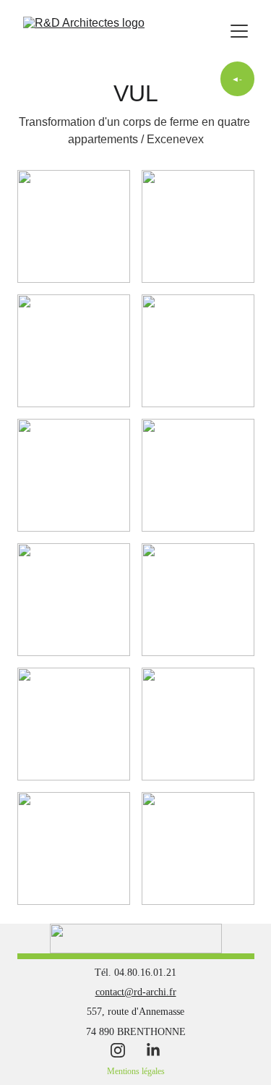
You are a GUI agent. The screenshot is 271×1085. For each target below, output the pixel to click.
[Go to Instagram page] (125, 1050)
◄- (236, 79)
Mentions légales (136, 1071)
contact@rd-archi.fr (135, 992)
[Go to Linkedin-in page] (153, 1050)
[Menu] (239, 31)
